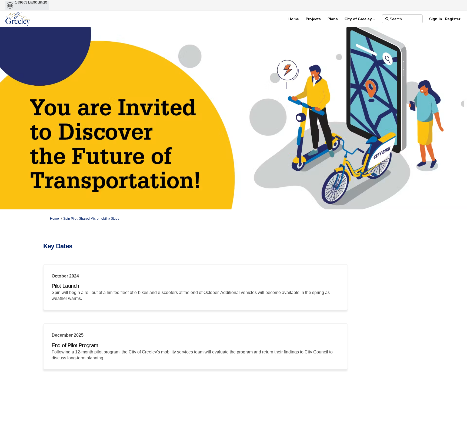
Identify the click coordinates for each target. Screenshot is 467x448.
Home (54, 218)
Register (452, 19)
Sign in (435, 19)
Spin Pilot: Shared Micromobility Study (91, 218)
